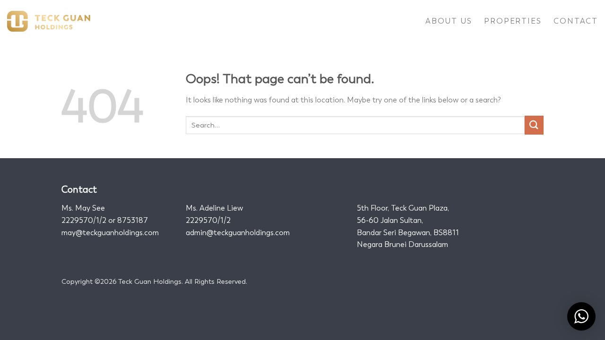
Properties (512, 21)
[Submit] (534, 125)
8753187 (132, 220)
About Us (448, 21)
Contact (575, 21)
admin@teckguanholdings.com (238, 232)
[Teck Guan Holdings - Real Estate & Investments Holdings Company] (48, 21)
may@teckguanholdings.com (110, 232)
